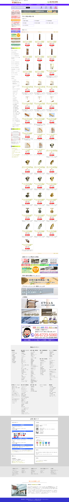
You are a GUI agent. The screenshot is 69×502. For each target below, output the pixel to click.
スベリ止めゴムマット (53, 372)
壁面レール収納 (23, 394)
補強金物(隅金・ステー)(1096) (15, 69)
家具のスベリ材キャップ (15, 394)
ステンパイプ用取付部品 (25, 397)
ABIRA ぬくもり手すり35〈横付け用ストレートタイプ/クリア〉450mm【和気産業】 (51, 87)
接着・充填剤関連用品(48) (16, 120)
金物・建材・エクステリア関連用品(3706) (15, 58)
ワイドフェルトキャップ (15, 398)
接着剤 (41, 353)
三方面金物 (13, 356)
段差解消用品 (42, 368)
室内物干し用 (23, 410)
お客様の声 (38, 4)
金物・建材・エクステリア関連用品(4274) (16, 83)
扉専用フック (23, 399)
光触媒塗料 (32, 386)
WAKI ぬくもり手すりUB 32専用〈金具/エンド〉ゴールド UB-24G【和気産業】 (52, 167)
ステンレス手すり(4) (16, 114)
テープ (50, 358)
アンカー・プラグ (24, 374)
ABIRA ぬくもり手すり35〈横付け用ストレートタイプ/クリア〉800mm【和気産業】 (27, 87)
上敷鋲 (22, 373)
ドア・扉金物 (23, 354)
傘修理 (32, 375)
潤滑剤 (32, 363)
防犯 (41, 365)
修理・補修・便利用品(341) (15, 67)
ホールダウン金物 (52, 394)
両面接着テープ (52, 362)
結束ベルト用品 (52, 354)
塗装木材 (32, 372)
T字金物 (13, 360)
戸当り (22, 357)
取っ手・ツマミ (23, 362)
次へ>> (40, 253)
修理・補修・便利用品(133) (16, 124)
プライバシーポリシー (45, 499)
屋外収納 (22, 404)
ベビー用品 (42, 374)
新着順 (57, 253)
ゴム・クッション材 (52, 369)
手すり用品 (42, 372)
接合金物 (22, 370)
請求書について (24, 471)
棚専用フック (23, 400)
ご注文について (14, 470)
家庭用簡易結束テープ (34, 380)
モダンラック (23, 387)
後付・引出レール (24, 398)
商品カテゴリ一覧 (23, 4)
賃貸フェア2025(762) (14, 50)
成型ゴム (51, 374)
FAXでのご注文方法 (15, 472)
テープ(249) (13, 60)
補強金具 (22, 379)
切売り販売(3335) (13, 52)
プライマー (32, 387)
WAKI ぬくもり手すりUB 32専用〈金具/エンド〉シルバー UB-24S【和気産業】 (39, 167)
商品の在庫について (53, 472)
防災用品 (41, 367)
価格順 (54, 253)
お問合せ (45, 4)
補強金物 (13, 350)
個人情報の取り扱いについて (30, 499)
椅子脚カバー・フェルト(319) (16, 87)
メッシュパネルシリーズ (25, 407)
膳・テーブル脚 (23, 368)
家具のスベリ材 (14, 386)
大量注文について (53, 471)
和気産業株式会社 (35, 484)
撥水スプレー (23, 361)
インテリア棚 (23, 392)
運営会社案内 (23, 499)
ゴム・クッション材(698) (16, 85)
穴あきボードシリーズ (24, 412)
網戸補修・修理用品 (34, 381)
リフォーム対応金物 (53, 387)
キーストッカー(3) (15, 90)
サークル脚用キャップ (15, 393)
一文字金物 (13, 362)
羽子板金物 (51, 393)
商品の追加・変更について (54, 470)
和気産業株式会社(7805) (15, 81)
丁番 (22, 363)
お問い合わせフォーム (40, 461)
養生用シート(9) (15, 93)
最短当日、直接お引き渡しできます (17, 461)
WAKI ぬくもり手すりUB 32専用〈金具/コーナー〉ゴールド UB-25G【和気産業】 (27, 167)
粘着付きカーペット (34, 354)
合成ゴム (51, 379)
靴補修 (32, 362)
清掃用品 (32, 382)
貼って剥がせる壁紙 (34, 391)
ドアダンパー (23, 356)
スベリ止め (42, 366)
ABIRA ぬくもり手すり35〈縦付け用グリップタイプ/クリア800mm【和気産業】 (27, 104)
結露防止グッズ (33, 368)
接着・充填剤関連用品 (43, 350)
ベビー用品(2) (15, 117)
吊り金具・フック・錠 (24, 369)
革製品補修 (32, 360)
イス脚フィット (14, 391)
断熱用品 (32, 353)
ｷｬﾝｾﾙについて (42, 470)
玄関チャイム (33, 355)
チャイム (22, 355)
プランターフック (24, 386)
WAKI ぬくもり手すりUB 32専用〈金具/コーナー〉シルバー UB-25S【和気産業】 (51, 151)
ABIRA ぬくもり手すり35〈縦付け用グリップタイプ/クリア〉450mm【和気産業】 (51, 104)
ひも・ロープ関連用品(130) (15, 55)
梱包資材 (51, 355)
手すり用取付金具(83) (16, 103)
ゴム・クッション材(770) (14, 65)
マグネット (23, 366)
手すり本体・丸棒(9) (16, 111)
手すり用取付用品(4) (49, 20)
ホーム (16, 4)
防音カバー (51, 361)
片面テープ (51, 367)
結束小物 (51, 356)
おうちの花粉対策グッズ (34, 366)
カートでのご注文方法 (15, 471)
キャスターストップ (15, 392)
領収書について (24, 472)
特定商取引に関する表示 (38, 499)
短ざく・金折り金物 (53, 392)
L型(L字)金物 (14, 361)
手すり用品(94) (15, 104)
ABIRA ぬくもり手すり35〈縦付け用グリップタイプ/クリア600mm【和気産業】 (39, 104)
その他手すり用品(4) (25, 20)
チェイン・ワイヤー (24, 380)
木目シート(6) (15, 94)
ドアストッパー (33, 369)
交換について (42, 472)
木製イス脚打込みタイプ (15, 399)
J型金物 (13, 355)
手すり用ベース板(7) (15, 101)
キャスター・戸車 (24, 381)
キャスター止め (14, 400)
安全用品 (41, 373)
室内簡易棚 (23, 411)
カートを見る (53, 4)
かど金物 (51, 391)
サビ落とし (32, 356)
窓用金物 (22, 353)
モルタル (41, 386)
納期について (33, 472)
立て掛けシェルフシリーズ (25, 413)
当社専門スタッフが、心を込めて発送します (19, 462)
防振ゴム (51, 373)
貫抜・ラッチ (23, 360)
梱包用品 (51, 353)
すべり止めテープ (52, 360)
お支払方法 (23, 470)
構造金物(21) (13, 76)
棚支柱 (22, 405)
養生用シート (42, 362)
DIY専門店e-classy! (14, 148)
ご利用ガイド (31, 4)
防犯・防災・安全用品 (43, 358)
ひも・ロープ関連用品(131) (16, 121)
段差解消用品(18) (15, 100)
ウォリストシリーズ (24, 391)
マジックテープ (52, 365)
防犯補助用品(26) (15, 91)
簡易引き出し (23, 393)
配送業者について (33, 470)
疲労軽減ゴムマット (53, 371)
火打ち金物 (51, 386)
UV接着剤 (32, 373)
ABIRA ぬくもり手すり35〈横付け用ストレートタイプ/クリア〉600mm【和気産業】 (39, 87)
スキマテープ (52, 366)
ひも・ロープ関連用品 (53, 350)
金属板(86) (12, 78)
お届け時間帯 (33, 471)
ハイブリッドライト (43, 361)
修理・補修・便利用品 (34, 350)
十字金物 (13, 354)
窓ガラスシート (33, 374)
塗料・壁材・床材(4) (15, 118)
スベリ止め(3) (15, 97)
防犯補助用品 (42, 360)
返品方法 (41, 471)
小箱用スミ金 (23, 376)
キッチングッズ (33, 367)
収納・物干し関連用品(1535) (16, 126)
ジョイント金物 (14, 353)
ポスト (22, 367)
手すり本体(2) (15, 110)
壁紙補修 (32, 361)
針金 (22, 375)
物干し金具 (23, 406)
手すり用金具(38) (15, 107)
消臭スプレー (33, 379)
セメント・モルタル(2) (14, 74)
